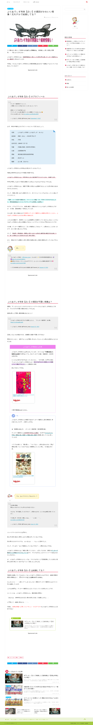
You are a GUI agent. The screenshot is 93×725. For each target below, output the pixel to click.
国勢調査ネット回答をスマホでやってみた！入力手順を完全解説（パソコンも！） (76, 43)
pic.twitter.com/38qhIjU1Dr (17, 519)
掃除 (68, 83)
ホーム (8, 2)
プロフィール (26, 2)
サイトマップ (17, 2)
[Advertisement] (32, 81)
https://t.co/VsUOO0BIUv (18, 259)
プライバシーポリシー (10, 723)
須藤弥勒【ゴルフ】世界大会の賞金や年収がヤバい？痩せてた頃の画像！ (76, 49)
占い (18, 657)
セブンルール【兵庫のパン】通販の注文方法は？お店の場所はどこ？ (76, 55)
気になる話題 (10, 8)
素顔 (22, 657)
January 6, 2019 (44, 267)
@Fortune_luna (26, 257)
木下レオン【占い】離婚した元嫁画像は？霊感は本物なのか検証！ (76, 60)
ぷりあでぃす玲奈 (12, 657)
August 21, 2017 (35, 326)
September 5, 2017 (36, 118)
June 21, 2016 (34, 524)
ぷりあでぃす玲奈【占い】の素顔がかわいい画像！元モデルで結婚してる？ (76, 66)
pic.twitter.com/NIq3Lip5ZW (31, 114)
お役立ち (69, 79)
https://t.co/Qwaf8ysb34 (17, 322)
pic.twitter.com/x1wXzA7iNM (18, 263)
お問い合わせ (36, 2)
